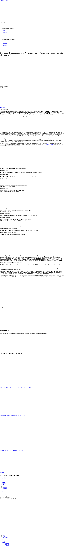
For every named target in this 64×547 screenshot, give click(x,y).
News (3, 535)
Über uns (7, 543)
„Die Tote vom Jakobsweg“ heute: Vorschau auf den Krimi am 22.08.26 (14, 415)
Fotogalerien (4, 540)
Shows (3, 538)
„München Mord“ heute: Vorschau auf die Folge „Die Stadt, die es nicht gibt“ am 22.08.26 (18, 387)
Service (3, 542)
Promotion (7, 545)
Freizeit (3, 539)
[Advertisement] (22, 124)
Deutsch (4, 536)
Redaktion (7, 544)
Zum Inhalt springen (4, 0)
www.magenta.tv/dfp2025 (48, 144)
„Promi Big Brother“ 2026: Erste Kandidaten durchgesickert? (12, 450)
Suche (1, 22)
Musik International (6, 537)
